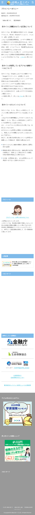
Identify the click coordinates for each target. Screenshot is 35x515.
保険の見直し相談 (19, 507)
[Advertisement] (17, 181)
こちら (22, 57)
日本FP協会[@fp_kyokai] (21, 368)
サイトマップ (18, 509)
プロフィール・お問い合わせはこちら (17, 217)
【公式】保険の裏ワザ (8, 507)
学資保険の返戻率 (28, 507)
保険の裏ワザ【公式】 (17, 512)
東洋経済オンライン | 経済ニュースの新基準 (17, 385)
